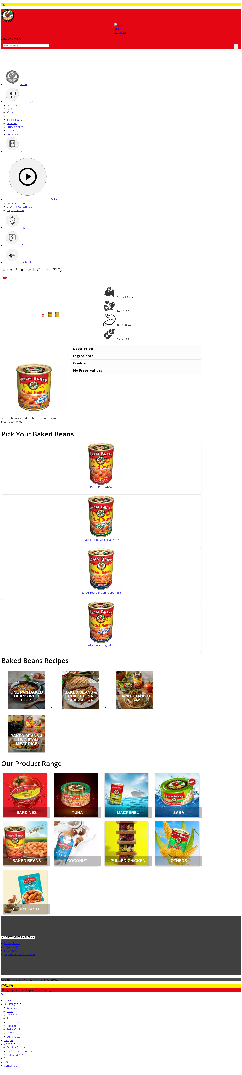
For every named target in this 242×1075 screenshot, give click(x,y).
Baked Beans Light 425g (101, 645)
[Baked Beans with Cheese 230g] (43, 314)
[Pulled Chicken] (126, 843)
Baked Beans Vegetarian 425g (101, 540)
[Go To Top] (1, 1072)
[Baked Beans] (25, 843)
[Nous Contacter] (7, 986)
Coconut (12, 123)
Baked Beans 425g (101, 487)
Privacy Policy (12, 943)
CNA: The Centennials (19, 206)
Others (11, 130)
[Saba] (177, 795)
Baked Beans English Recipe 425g (101, 592)
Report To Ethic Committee (19, 954)
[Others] (177, 843)
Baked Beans (14, 119)
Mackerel (12, 112)
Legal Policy (11, 947)
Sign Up (5, 4)
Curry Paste (13, 134)
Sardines (12, 105)
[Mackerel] (126, 795)
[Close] (2, 994)
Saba (10, 116)
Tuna (10, 109)
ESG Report (11, 950)
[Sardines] (25, 795)
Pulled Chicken (15, 127)
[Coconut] (76, 843)
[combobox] (26, 45)
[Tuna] (76, 795)
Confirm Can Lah (16, 203)
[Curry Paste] (25, 892)
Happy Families (15, 210)
